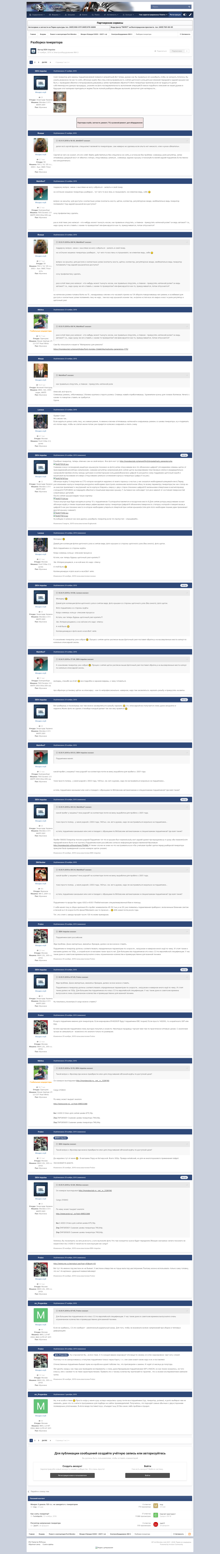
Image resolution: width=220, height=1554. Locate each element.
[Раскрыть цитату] (57, 141)
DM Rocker (40, 862)
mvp (35, 1507)
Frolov (41, 924)
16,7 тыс (41, 336)
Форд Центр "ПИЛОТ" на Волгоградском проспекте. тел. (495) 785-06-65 (142, 27)
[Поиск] (189, 7)
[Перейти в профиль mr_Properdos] (41, 1315)
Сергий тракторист (168, 1514)
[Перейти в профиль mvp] (155, 1505)
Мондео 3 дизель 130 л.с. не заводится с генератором (54, 1504)
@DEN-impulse (61, 1138)
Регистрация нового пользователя (72, 1475)
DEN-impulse (49, 49)
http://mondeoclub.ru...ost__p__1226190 (92, 1081)
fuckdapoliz (37, 1516)
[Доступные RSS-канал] (189, 1534)
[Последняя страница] (50, 62)
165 (41, 889)
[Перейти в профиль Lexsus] (41, 422)
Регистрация (175, 15)
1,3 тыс (41, 950)
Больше (129, 15)
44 (41, 1330)
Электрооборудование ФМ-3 (65, 52)
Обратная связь (34, 1544)
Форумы (55, 15)
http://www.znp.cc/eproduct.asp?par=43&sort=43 (74, 1263)
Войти (147, 1475)
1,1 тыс (42, 208)
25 (41, 97)
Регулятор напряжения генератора (46, 1523)
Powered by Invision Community (171, 1544)
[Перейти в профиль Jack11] (155, 1524)
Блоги (84, 15)
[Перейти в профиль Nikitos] (41, 322)
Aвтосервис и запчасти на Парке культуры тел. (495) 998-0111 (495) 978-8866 (62, 27)
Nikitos (41, 310)
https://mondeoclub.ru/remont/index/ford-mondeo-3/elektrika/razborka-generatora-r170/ (90, 349)
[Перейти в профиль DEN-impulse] (33, 51)
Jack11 (35, 1526)
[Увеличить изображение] (149, 192)
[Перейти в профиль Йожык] (41, 145)
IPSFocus (42, 1542)
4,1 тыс (41, 436)
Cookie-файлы (48, 1544)
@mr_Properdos (61, 1355)
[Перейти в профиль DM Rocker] (41, 874)
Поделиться (161, 51)
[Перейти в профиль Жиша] (41, 371)
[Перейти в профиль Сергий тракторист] (155, 1515)
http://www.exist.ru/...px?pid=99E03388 (70, 1104)
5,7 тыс (41, 159)
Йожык (41, 133)
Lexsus (41, 410)
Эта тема (180, 7)
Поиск (97, 15)
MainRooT (40, 181)
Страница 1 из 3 (62, 62)
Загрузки (71, 15)
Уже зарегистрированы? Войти (152, 15)
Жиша (41, 359)
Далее (44, 62)
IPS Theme (32, 1542)
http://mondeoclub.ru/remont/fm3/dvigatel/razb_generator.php (146, 461)
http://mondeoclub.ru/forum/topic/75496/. (71, 845)
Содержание (37, 15)
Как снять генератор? (40, 1514)
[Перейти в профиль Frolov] (41, 936)
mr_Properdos (41, 1303)
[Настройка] (185, 14)
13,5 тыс (41, 385)
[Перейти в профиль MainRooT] (41, 193)
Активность (111, 15)
